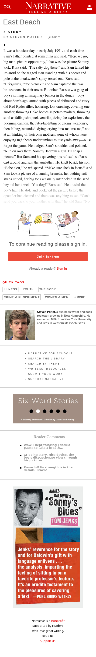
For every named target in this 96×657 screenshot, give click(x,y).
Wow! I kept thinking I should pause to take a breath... (47, 446)
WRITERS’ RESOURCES (47, 368)
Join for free (48, 256)
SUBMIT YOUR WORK (45, 373)
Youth (28, 289)
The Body (47, 289)
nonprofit (58, 621)
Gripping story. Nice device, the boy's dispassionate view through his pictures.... (50, 457)
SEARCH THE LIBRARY (46, 358)
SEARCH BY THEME (44, 363)
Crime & (21, 297)
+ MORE (79, 297)
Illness (10, 289)
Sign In (62, 268)
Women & (57, 297)
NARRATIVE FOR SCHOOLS (50, 353)
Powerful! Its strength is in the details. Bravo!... (48, 469)
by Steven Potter (22, 37)
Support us (47, 641)
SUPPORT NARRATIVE (46, 379)
